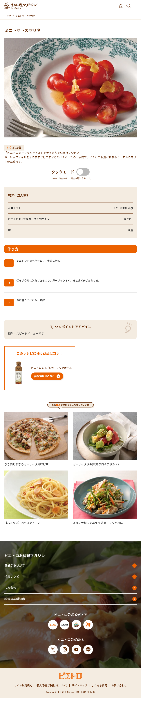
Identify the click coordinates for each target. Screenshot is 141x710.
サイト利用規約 (23, 685)
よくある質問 (99, 685)
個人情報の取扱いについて (52, 685)
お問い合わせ (119, 685)
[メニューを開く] (136, 6)
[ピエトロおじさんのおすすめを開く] (20, 6)
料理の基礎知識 (14, 599)
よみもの (10, 587)
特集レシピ (11, 576)
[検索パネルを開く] (128, 6)
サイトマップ (79, 685)
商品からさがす (14, 565)
